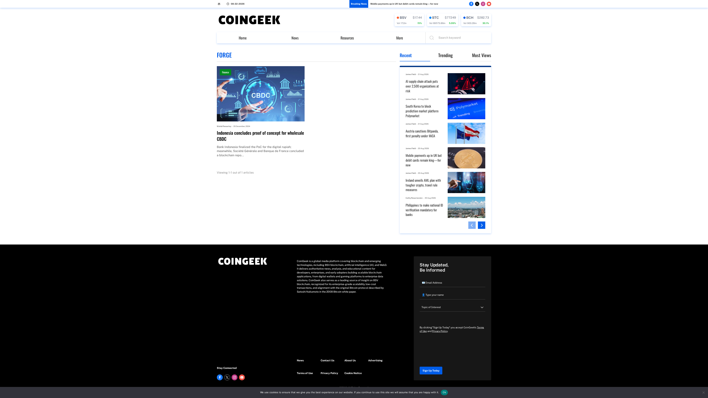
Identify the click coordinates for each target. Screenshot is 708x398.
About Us (350, 360)
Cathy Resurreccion (414, 198)
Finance (225, 72)
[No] (703, 392)
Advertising (375, 360)
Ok (444, 392)
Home (243, 38)
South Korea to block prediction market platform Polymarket (422, 111)
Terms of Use (305, 373)
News (295, 38)
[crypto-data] (409, 20)
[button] (472, 225)
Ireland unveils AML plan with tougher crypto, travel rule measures (423, 185)
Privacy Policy (329, 373)
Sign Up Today (431, 370)
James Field (411, 74)
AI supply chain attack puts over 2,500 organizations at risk (422, 86)
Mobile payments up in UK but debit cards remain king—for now (404, 4)
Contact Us (327, 360)
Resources (347, 38)
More (399, 38)
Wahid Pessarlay (224, 126)
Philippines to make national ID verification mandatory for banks (424, 210)
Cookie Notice (353, 373)
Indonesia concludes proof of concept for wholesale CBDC (260, 136)
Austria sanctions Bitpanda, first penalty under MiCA (422, 133)
